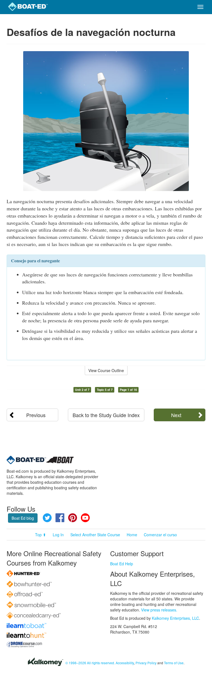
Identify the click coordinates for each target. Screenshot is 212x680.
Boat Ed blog (23, 518)
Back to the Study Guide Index (106, 415)
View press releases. (159, 610)
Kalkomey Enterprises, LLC (175, 618)
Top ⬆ (40, 534)
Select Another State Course (95, 534)
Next (176, 415)
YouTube (85, 517)
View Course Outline (106, 370)
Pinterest (72, 517)
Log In (58, 534)
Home (132, 534)
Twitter (47, 517)
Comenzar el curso (160, 534)
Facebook (59, 517)
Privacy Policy (146, 662)
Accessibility (125, 662)
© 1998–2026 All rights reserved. (90, 662)
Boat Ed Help (121, 563)
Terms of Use (174, 662)
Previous (36, 415)
